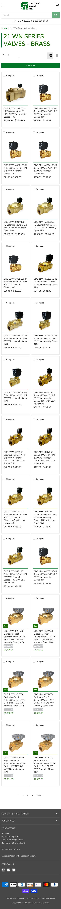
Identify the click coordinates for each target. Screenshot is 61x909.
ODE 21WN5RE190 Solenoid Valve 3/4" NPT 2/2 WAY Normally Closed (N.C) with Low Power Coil (45, 517)
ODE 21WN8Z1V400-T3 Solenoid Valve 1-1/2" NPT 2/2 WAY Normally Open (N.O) (16, 226)
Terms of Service (48, 898)
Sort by (6, 54)
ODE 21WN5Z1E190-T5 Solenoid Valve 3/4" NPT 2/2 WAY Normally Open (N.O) (16, 340)
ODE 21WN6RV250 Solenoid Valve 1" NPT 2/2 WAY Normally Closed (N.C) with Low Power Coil (44, 458)
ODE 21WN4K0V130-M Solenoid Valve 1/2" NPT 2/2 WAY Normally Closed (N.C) (45, 169)
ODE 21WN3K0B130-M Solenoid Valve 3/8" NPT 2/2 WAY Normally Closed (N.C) (15, 283)
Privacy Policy (33, 898)
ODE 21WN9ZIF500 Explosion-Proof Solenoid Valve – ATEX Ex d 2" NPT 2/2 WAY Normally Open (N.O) (14, 637)
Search (21, 898)
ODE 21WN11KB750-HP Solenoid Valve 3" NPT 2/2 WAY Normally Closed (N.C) (15, 112)
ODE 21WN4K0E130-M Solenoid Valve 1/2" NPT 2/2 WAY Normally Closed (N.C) (15, 169)
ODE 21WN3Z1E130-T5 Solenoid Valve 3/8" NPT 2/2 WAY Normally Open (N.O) (16, 396)
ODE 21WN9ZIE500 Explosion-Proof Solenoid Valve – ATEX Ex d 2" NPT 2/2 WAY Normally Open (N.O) (14, 700)
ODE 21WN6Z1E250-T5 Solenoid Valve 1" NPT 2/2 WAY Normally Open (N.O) (45, 283)
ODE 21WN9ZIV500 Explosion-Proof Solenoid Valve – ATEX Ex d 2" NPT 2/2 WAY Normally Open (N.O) (44, 637)
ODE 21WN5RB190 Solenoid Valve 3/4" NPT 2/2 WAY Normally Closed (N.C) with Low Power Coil (15, 577)
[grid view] (50, 55)
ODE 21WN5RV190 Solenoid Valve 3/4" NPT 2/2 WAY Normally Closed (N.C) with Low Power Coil (15, 517)
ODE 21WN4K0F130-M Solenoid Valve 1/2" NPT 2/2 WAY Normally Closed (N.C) (45, 112)
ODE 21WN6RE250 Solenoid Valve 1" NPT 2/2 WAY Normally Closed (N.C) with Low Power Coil (14, 458)
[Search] (56, 15)
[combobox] (26, 15)
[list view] (56, 55)
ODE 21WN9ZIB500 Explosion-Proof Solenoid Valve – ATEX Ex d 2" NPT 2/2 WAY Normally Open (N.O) (44, 700)
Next (39, 795)
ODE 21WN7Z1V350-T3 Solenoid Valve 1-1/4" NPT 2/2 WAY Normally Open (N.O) (45, 226)
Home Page (11, 898)
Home (4, 28)
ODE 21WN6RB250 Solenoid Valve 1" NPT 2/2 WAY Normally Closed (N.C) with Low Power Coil (44, 398)
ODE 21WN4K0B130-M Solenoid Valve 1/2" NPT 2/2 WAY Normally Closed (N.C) (45, 575)
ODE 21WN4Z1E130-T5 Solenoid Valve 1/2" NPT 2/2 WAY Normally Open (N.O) (45, 340)
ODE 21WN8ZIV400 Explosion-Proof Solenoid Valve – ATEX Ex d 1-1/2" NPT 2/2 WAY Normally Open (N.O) (14, 764)
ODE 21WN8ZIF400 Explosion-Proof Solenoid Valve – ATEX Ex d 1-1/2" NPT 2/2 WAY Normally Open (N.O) (44, 764)
